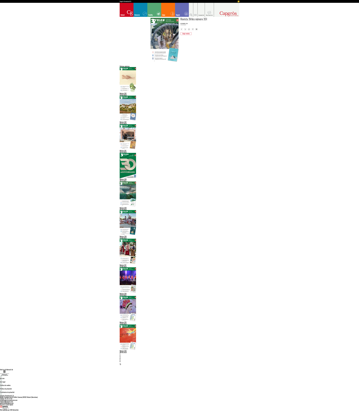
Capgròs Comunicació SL (125, 1)
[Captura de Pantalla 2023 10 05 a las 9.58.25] (179, 194)
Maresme (137, 15)
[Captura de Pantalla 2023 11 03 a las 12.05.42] (179, 165)
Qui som (2, 378)
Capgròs (225, 13)
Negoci (178, 15)
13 (120, 364)
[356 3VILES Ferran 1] (179, 280)
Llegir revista (186, 33)
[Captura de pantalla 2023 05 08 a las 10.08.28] (179, 337)
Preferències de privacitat (7, 392)
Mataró (123, 15)
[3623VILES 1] (179, 108)
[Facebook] (181, 29)
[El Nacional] (238, 1)
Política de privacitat (6, 389)
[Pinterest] (193, 29)
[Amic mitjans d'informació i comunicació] (179, 407)
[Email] (196, 29)
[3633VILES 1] (179, 80)
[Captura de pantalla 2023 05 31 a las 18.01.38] (179, 309)
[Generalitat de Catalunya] (179, 373)
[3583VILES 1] (179, 223)
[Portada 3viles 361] (179, 137)
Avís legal (2, 382)
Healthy (150, 15)
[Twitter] (185, 29)
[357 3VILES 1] (179, 251)
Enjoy (163, 15)
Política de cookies (5, 385)
